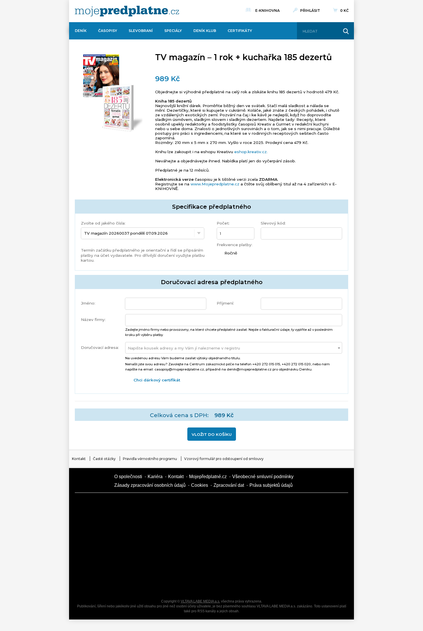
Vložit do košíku (212, 434)
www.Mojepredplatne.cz (214, 184)
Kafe (194, 524)
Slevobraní (141, 30)
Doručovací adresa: (100, 347)
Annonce (194, 545)
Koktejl (243, 585)
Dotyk (145, 504)
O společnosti (128, 476)
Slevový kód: (273, 223)
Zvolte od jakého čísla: (103, 223)
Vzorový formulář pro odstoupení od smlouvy (224, 459)
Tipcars (292, 524)
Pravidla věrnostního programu (150, 459)
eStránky (292, 545)
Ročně (229, 253)
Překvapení (194, 565)
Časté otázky (104, 459)
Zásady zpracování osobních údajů (150, 485)
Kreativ (292, 565)
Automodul (96, 585)
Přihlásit (310, 10)
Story (243, 545)
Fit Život (194, 504)
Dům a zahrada (292, 504)
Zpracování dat (229, 485)
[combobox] (233, 347)
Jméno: (88, 303)
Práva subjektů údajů (271, 485)
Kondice (96, 524)
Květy (145, 545)
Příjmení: (225, 303)
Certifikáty (240, 30)
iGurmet (145, 565)
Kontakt (79, 459)
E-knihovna (267, 10)
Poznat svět (145, 585)
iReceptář (243, 524)
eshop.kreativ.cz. (251, 151)
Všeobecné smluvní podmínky (263, 476)
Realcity (145, 524)
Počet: (223, 223)
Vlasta (96, 545)
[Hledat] (346, 31)
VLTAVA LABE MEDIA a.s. (200, 601)
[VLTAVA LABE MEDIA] (127, 11)
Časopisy (107, 30)
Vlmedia (92, 481)
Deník (81, 30)
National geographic (243, 565)
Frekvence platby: (234, 244)
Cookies (199, 485)
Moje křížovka (243, 504)
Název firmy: (93, 319)
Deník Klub (204, 30)
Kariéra (155, 476)
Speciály (173, 30)
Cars (96, 565)
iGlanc (194, 585)
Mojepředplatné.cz (208, 476)
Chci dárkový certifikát (157, 380)
